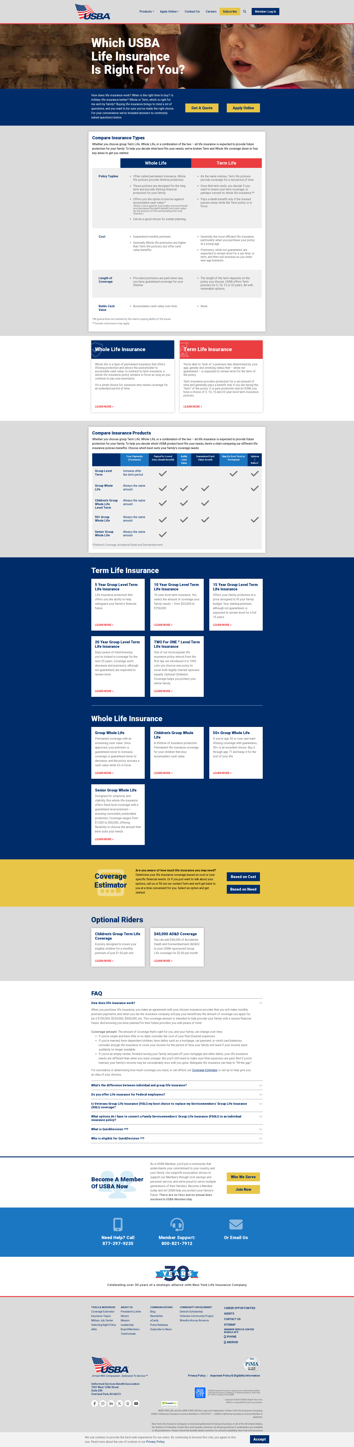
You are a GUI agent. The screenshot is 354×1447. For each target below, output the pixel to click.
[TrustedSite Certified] (169, 1404)
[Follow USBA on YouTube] (136, 1403)
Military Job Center (102, 1320)
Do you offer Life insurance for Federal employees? (128, 1094)
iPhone (231, 1336)
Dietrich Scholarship (191, 1311)
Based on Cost (243, 877)
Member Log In (265, 11)
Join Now (243, 1189)
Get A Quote (202, 108)
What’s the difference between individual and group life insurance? (139, 1085)
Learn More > (104, 406)
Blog (152, 1311)
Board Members (130, 1329)
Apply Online (243, 108)
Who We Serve (243, 1177)
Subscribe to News (161, 1329)
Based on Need (243, 889)
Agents (229, 1313)
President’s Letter (131, 1311)
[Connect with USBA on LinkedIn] (111, 1403)
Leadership (127, 1324)
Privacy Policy (197, 1375)
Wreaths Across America (194, 1320)
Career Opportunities (239, 1308)
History (125, 1316)
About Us (127, 1307)
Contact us (232, 1319)
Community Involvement (196, 1307)
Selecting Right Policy (103, 1324)
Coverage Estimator (102, 1311)
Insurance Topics (101, 1316)
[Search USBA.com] (244, 11)
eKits (94, 1329)
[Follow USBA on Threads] (127, 1403)
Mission (125, 1320)
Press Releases (159, 1324)
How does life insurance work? (113, 1003)
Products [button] (146, 11)
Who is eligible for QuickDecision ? (117, 1138)
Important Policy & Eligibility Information (235, 1375)
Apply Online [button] (168, 11)
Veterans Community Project (197, 1316)
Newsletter (156, 1316)
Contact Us (192, 11)
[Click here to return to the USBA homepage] (93, 11)
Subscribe (230, 11)
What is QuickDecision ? (109, 1129)
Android (232, 1342)
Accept (259, 1439)
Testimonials (128, 1333)
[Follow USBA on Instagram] (103, 1403)
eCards (154, 1320)
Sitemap (230, 1324)
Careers (211, 11)
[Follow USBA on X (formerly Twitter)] (119, 1403)
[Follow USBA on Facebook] (94, 1403)
